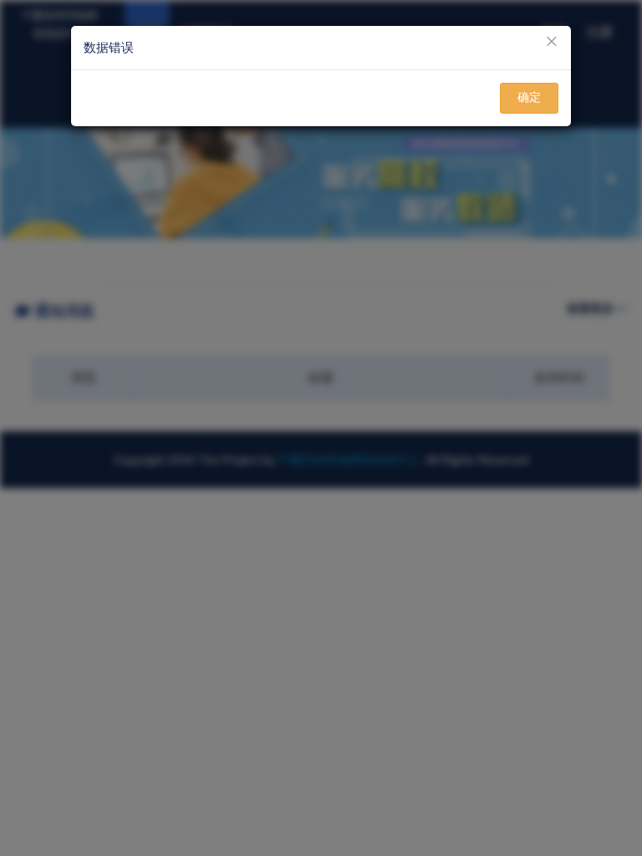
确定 (529, 97)
